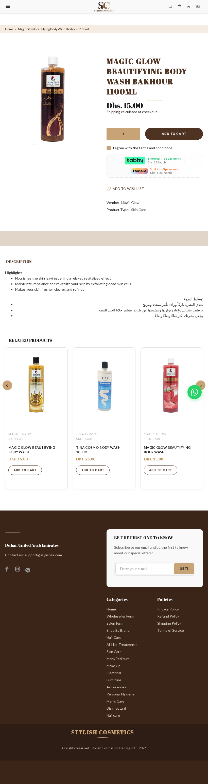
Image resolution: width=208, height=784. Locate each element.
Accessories (116, 687)
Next (200, 385)
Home (9, 29)
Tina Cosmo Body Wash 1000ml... (98, 450)
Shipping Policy (169, 623)
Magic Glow (130, 202)
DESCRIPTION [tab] (19, 261)
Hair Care (114, 637)
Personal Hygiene (120, 694)
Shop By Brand (118, 630)
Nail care (113, 715)
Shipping (113, 112)
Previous (7, 385)
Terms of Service (170, 630)
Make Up (113, 666)
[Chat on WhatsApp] (194, 392)
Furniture (114, 680)
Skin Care (138, 209)
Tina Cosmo (86, 434)
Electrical (114, 673)
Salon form (115, 623)
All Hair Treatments (122, 644)
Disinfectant (116, 708)
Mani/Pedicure (118, 658)
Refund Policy (168, 616)
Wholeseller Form (120, 616)
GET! (184, 568)
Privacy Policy (168, 609)
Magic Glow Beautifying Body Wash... (31, 450)
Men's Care (115, 701)
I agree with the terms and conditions (142, 148)
